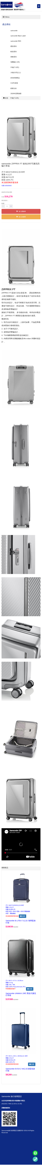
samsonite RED (15, 41)
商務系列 (13, 57)
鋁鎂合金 (13, 88)
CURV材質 (14, 83)
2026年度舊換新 (15, 93)
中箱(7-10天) (14, 67)
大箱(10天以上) (15, 72)
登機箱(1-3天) (15, 62)
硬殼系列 (13, 46)
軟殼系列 (13, 51)
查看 (23, 916)
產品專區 (6, 24)
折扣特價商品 (15, 78)
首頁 (6, 98)
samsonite (13, 30)
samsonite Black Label (18, 36)
